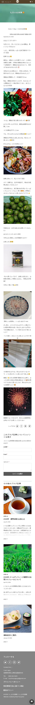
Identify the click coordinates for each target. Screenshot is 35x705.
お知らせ (6, 516)
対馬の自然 (13, 34)
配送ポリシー (9, 690)
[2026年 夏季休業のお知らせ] (18, 500)
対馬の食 (19, 34)
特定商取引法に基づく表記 (14, 686)
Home (9, 29)
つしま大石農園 (12, 694)
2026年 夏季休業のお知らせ (14, 519)
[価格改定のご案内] (18, 619)
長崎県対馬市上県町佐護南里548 (13, 673)
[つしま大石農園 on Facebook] (10, 662)
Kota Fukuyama (19, 697)
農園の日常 (28, 34)
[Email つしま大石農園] (19, 662)
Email (5, 454)
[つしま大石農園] (17, 2)
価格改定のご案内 (10, 635)
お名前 (6, 447)
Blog (15, 29)
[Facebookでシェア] (21, 426)
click (5, 539)
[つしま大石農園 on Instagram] (15, 662)
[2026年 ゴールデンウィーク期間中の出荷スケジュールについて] (18, 558)
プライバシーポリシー (12, 682)
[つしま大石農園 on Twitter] (6, 662)
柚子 (23, 34)
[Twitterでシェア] (17, 426)
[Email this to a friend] (29, 426)
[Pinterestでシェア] (25, 426)
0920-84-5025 (12, 676)
